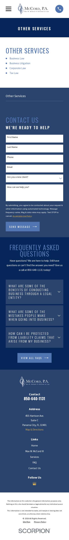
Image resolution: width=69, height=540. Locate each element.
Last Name (12, 147)
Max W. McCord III (34, 451)
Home (34, 445)
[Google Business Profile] (34, 483)
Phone (10, 157)
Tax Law (14, 73)
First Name (12, 137)
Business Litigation (20, 63)
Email (9, 167)
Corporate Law (18, 68)
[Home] (33, 9)
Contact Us (34, 468)
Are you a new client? (17, 177)
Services (34, 457)
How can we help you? (18, 187)
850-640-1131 (34, 398)
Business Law (17, 58)
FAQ (34, 462)
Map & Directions (34, 429)
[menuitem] (26, 521)
